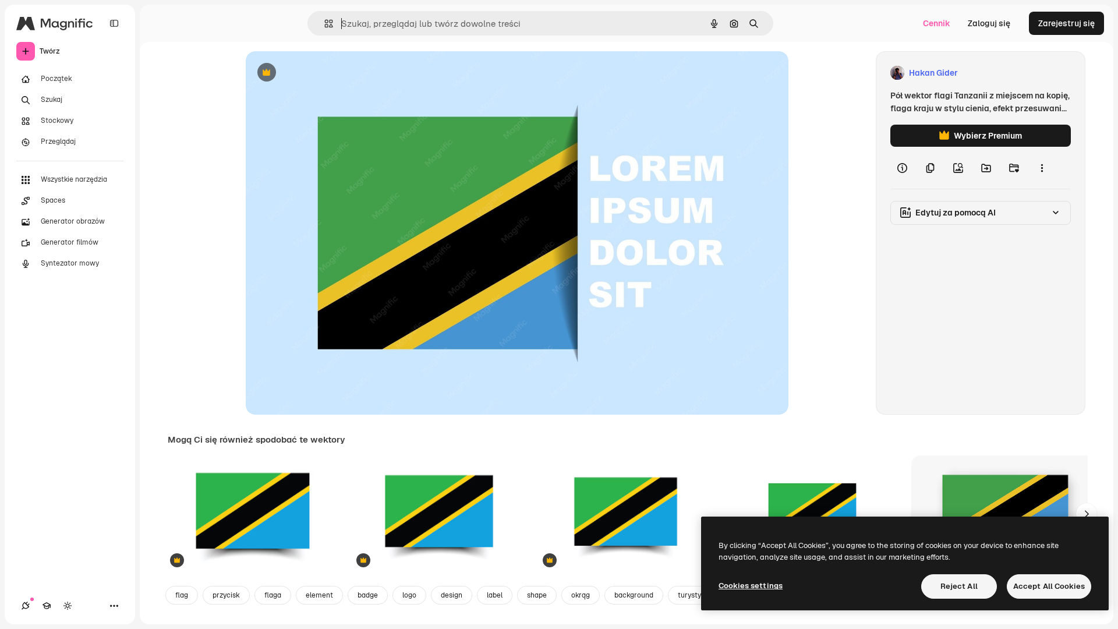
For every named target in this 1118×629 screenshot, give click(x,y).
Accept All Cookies (1049, 586)
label (495, 595)
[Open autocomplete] (324, 23)
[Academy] (46, 605)
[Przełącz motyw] (67, 605)
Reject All (959, 586)
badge (368, 595)
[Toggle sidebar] (114, 23)
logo (409, 595)
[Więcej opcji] (1041, 167)
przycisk (226, 595)
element (319, 595)
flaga (272, 595)
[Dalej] (1086, 513)
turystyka (693, 595)
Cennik (936, 23)
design (451, 595)
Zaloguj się (989, 23)
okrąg (580, 595)
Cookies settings (751, 586)
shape (537, 595)
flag (181, 595)
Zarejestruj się (1066, 23)
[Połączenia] (25, 605)
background (633, 595)
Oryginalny (326, 73)
